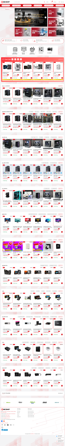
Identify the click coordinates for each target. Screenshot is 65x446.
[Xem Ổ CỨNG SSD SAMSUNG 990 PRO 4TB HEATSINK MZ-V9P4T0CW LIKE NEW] (48, 323)
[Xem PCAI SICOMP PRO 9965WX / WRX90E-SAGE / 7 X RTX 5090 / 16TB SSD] (38, 118)
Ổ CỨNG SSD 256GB (21, 316)
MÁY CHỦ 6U (55, 111)
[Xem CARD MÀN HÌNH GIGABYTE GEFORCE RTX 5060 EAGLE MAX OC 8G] (48, 298)
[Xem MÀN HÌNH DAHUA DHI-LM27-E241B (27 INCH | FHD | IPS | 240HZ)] (58, 221)
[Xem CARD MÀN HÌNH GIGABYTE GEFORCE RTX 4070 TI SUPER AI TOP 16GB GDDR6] (58, 298)
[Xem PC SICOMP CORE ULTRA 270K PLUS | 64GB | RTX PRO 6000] (58, 93)
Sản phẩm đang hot (27, 5)
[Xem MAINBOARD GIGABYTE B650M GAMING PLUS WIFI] (38, 272)
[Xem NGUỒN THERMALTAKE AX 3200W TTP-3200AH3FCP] (28, 349)
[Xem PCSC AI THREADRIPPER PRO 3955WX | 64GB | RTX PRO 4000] (28, 118)
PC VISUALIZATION (54, 137)
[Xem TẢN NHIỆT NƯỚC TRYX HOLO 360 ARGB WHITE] (58, 375)
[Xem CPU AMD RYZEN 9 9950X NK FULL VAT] (7, 246)
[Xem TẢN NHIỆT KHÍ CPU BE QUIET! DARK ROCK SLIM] (18, 375)
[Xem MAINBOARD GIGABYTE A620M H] (17, 67)
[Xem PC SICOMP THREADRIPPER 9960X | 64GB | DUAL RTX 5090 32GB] (48, 93)
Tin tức (18, 415)
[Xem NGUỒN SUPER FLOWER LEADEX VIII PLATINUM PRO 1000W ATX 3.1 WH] (58, 349)
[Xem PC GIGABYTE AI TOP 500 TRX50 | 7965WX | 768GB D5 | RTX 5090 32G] (58, 118)
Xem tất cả (60, 59)
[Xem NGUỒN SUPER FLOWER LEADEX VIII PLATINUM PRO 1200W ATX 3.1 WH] (48, 349)
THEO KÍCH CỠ (54, 342)
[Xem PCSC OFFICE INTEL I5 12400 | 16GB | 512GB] (48, 169)
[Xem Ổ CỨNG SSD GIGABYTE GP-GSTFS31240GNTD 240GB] (58, 323)
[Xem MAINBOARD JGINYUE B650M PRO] (7, 67)
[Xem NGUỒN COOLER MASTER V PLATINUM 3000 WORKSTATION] (38, 349)
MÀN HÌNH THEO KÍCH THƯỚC (52, 214)
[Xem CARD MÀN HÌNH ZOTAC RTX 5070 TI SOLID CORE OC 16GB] (28, 298)
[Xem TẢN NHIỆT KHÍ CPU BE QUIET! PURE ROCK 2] (7, 375)
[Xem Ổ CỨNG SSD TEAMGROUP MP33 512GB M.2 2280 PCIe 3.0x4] (28, 323)
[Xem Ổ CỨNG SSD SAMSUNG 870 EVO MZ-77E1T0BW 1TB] (38, 323)
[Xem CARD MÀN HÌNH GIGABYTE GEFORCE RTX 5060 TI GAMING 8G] (7, 298)
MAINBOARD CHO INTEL (44, 265)
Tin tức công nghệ (38, 5)
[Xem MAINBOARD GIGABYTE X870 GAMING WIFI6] (18, 272)
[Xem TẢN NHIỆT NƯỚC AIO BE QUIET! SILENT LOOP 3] (38, 375)
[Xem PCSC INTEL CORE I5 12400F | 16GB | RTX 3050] (18, 144)
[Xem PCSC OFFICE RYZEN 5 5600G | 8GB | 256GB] (7, 169)
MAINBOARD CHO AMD (53, 265)
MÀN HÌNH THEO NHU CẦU (33, 214)
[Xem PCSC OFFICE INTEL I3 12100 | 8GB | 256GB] (28, 169)
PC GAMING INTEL (46, 188)
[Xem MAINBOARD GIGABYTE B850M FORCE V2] (28, 272)
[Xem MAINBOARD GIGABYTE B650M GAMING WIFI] (48, 272)
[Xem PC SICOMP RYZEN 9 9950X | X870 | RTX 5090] (38, 93)
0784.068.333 (8, 416)
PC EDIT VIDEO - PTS (34, 137)
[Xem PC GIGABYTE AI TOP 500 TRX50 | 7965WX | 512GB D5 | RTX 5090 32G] (7, 93)
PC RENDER (41, 137)
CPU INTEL (50, 239)
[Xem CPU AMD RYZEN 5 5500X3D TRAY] (38, 246)
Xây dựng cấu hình (6, 5)
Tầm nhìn (18, 412)
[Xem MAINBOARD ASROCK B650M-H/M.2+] (28, 67)
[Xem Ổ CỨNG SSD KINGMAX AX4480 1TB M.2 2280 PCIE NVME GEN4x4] (7, 323)
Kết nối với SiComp (60, 5)
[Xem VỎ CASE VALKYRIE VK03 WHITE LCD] (38, 67)
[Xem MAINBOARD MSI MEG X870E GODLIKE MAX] (7, 272)
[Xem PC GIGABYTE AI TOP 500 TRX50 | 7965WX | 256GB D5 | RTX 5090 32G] (18, 93)
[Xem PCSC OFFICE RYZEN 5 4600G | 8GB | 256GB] (18, 169)
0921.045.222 (13, 413)
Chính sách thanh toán (31, 416)
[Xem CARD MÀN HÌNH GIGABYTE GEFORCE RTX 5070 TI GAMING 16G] (18, 298)
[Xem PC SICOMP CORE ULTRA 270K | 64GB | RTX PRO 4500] (58, 144)
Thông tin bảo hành (17, 5)
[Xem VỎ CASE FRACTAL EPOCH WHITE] (48, 67)
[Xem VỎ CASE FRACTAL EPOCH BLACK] (58, 67)
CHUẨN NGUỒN (33, 342)
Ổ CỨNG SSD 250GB (37, 316)
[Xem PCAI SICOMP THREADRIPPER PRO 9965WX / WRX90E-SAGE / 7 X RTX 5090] (48, 118)
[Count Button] (11, 78)
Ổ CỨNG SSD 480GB (45, 316)
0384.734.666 (8, 413)
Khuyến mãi (18, 416)
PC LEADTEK (31, 111)
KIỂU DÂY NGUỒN (47, 342)
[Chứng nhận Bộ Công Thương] (5, 430)
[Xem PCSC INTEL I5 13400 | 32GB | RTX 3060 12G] (48, 144)
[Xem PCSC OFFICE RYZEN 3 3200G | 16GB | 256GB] (38, 169)
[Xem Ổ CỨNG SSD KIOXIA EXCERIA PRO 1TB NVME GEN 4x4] (18, 323)
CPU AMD (55, 239)
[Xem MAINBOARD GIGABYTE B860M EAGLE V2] (58, 272)
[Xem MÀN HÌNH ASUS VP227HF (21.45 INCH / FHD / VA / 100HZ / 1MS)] (48, 221)
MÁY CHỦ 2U (37, 111)
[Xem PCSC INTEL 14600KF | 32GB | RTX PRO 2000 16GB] (28, 144)
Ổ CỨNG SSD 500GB (54, 316)
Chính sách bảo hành (31, 412)
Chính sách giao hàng (49, 5)
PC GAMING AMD (54, 188)
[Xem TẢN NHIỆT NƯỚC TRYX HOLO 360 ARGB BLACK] (48, 375)
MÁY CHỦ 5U (49, 111)
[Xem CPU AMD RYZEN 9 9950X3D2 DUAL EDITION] (48, 246)
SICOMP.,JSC (32, 433)
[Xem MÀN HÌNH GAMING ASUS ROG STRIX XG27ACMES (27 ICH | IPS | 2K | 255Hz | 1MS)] (28, 221)
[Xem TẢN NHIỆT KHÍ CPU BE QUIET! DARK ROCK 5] (28, 375)
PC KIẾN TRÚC (47, 137)
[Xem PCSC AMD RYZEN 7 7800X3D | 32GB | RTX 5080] (28, 195)
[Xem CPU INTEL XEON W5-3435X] (28, 246)
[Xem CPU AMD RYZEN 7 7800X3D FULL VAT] (18, 246)
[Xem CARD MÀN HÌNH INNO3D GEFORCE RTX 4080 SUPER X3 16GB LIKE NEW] (38, 298)
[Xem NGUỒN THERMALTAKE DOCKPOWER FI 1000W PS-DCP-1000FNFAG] (18, 349)
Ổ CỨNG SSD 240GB (29, 316)
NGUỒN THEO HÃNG (25, 342)
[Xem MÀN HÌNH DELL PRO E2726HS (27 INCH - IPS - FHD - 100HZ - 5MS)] (18, 221)
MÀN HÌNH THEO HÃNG (42, 214)
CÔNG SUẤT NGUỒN (40, 342)
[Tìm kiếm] (39, 2)
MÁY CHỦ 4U (43, 111)
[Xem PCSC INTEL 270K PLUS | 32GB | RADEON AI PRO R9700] (28, 93)
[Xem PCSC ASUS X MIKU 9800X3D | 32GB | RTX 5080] (18, 195)
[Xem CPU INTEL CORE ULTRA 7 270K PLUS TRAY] (58, 246)
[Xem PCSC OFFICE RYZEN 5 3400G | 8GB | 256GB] (58, 169)
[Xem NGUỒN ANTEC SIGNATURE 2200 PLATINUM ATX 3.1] (7, 349)
